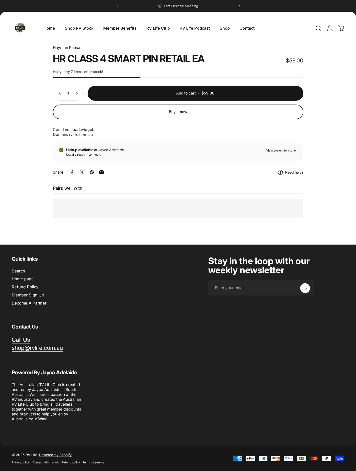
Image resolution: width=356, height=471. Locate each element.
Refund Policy (25, 286)
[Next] (238, 6)
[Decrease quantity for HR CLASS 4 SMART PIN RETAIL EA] (58, 93)
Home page (23, 278)
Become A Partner (29, 303)
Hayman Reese (66, 47)
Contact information (46, 462)
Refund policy (71, 462)
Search (18, 271)
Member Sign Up (28, 295)
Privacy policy (21, 462)
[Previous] (118, 6)
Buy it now (178, 111)
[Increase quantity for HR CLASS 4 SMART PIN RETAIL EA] (77, 93)
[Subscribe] (305, 288)
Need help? (294, 172)
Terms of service (93, 462)
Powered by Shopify (55, 455)
